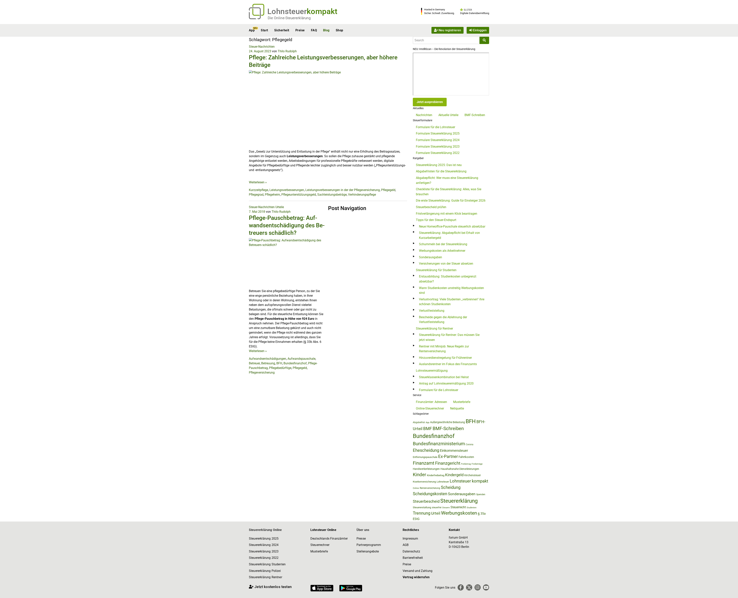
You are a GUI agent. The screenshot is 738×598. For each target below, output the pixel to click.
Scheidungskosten (430, 493)
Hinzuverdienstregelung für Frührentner (445, 358)
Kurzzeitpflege (258, 190)
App (252, 30)
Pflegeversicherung (262, 372)
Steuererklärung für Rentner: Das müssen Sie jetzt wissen (449, 337)
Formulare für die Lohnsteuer (435, 127)
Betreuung (268, 363)
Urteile (279, 207)
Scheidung (450, 487)
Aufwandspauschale (301, 358)
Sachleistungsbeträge (332, 194)
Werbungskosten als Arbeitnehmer (442, 250)
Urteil (435, 513)
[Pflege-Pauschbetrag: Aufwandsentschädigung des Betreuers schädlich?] (287, 263)
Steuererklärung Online (265, 530)
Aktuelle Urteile (448, 115)
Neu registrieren (449, 30)
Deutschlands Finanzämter (329, 538)
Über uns (363, 530)
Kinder (419, 474)
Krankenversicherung (424, 481)
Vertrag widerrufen (416, 577)
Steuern (446, 507)
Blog (326, 30)
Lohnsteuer (443, 481)
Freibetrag (466, 464)
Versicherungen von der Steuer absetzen (446, 263)
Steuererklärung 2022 (263, 558)
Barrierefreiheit (413, 558)
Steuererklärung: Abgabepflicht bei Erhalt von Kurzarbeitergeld (449, 235)
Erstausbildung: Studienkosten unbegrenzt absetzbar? (447, 279)
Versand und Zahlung (417, 571)
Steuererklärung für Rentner (434, 328)
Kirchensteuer (472, 475)
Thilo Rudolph (287, 51)
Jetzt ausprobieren (430, 102)
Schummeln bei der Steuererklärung (443, 244)
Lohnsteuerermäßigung (432, 370)
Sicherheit (281, 30)
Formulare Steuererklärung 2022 (438, 153)
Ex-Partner (448, 456)
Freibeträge (477, 464)
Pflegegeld (388, 190)
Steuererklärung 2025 (263, 538)
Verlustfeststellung (431, 310)
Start (264, 30)
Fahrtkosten (466, 457)
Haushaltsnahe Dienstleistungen (459, 468)
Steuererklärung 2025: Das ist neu (439, 165)
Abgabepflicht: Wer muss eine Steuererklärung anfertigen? (447, 180)
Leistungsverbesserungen (286, 190)
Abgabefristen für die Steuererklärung (441, 171)
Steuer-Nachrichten (262, 46)
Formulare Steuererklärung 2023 (438, 146)
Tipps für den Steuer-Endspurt (436, 220)
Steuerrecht (458, 507)
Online (416, 488)
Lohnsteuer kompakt (469, 481)
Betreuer (254, 363)
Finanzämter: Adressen (431, 402)
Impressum (410, 538)
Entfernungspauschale (425, 457)
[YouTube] (486, 587)
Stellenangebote (368, 551)
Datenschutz (411, 551)
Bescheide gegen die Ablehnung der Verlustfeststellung (443, 319)
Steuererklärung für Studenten (436, 270)
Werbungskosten (459, 513)
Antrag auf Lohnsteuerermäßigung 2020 (446, 383)
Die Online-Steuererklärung (289, 18)
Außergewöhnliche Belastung (447, 422)
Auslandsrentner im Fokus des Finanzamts (448, 364)
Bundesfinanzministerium (439, 443)
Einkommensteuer (454, 450)
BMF (427, 428)
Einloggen (479, 30)
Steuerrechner (319, 545)
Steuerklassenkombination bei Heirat (444, 377)
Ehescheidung (426, 450)
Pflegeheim (272, 194)
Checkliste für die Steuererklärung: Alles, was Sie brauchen (448, 191)
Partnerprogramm (369, 545)
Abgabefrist (419, 422)
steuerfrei (436, 507)
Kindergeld (454, 475)
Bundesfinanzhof (295, 363)
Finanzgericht (447, 463)
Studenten (471, 507)
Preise (300, 30)
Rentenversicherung (430, 488)
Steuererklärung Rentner (265, 577)
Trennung (421, 513)
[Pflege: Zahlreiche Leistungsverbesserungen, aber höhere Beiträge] (328, 109)
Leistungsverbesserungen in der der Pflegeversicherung (342, 190)
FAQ (314, 30)
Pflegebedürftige (280, 368)
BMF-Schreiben (475, 115)
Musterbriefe (461, 402)
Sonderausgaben (430, 257)
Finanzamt (423, 463)
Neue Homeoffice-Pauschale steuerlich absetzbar (452, 226)
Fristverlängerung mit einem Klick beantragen (446, 213)
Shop (339, 30)
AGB (406, 545)
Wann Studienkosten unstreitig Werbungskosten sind (451, 290)
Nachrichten (424, 115)
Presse (361, 538)
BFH (279, 363)
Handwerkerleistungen (426, 469)
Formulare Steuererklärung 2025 (438, 133)
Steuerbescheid (426, 501)
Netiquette (457, 408)
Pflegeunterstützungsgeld (298, 194)
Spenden (480, 494)
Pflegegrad (256, 194)
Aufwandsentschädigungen (267, 358)
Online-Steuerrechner (430, 408)
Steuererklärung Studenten (267, 564)
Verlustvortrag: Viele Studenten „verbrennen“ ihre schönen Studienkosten (451, 301)
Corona (469, 444)
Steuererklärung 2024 (263, 545)
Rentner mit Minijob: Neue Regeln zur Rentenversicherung (444, 349)
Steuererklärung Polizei (265, 571)
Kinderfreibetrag (435, 475)
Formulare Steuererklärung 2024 (438, 140)
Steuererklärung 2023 (263, 551)
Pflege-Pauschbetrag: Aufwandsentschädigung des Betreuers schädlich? (287, 225)
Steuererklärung (459, 501)
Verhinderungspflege (362, 194)
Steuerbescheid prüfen (431, 207)
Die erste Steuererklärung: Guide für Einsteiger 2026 (450, 200)
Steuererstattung (422, 507)
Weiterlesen (258, 182)
